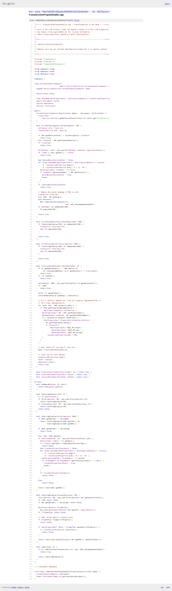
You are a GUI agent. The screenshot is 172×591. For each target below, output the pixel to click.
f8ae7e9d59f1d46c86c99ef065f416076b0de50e (65, 11)
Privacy (20, 587)
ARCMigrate (103, 11)
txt (162, 587)
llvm (31, 11)
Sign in (167, 4)
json (168, 587)
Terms (27, 587)
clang (37, 11)
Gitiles (14, 587)
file (77, 20)
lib (93, 11)
